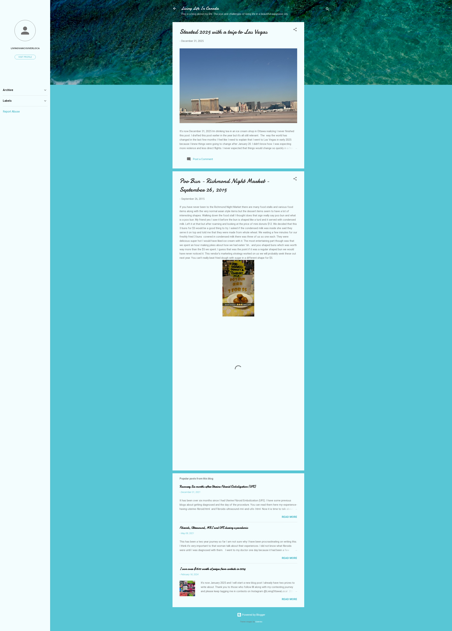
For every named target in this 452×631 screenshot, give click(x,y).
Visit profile (25, 57)
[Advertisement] (318, 78)
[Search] (327, 9)
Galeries (258, 622)
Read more (289, 517)
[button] (295, 30)
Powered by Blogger (253, 614)
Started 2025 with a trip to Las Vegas (223, 31)
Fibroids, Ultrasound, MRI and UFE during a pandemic (214, 528)
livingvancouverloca (25, 48)
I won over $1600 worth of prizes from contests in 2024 (212, 569)
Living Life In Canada (200, 8)
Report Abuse (11, 111)
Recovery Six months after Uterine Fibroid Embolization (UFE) (218, 486)
